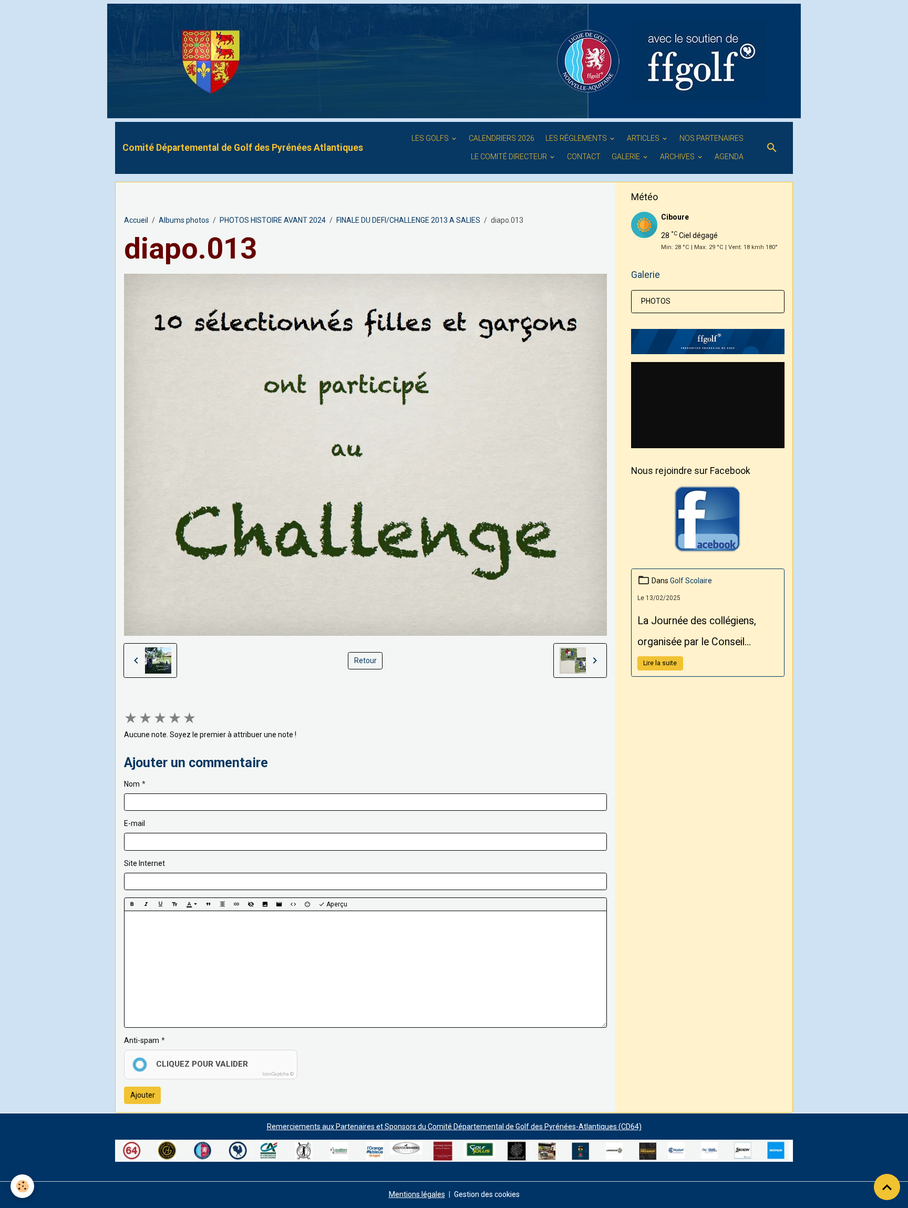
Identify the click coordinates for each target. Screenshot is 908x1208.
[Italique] (146, 904)
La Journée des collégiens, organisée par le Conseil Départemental (696, 634)
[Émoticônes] (307, 904)
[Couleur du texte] (191, 904)
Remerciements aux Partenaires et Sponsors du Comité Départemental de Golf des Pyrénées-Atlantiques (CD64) (454, 1126)
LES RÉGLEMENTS (576, 138)
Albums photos (184, 220)
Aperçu (336, 904)
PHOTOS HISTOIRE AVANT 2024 (273, 220)
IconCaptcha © (278, 1074)
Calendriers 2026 (501, 138)
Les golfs (430, 138)
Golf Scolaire (691, 580)
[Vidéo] (279, 904)
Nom (132, 784)
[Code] (293, 904)
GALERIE (627, 156)
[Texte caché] (250, 904)
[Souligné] (160, 904)
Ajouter (142, 1095)
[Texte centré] (222, 904)
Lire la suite (660, 663)
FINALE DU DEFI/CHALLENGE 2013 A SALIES (408, 220)
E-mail (134, 823)
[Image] (264, 904)
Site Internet (144, 863)
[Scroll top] (887, 1187)
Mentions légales (417, 1194)
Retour (365, 660)
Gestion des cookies (487, 1194)
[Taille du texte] (174, 904)
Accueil (136, 220)
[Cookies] (22, 1186)
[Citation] (208, 904)
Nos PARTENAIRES (711, 138)
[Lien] (236, 904)
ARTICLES (644, 138)
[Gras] (132, 904)
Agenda (729, 156)
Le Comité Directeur (510, 156)
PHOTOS (655, 301)
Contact (584, 156)
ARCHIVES (678, 156)
